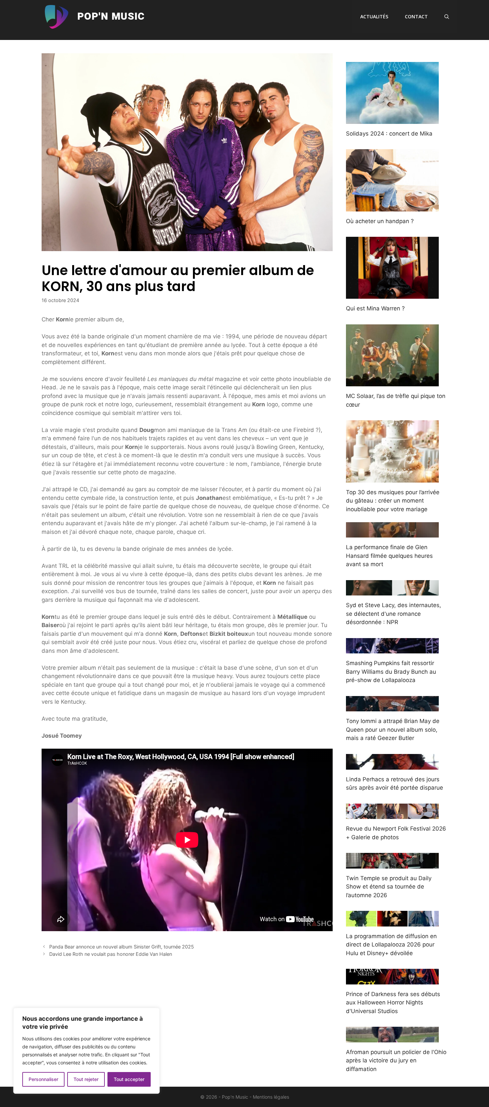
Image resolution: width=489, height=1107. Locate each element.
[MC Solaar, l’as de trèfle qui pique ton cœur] (392, 382)
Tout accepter (129, 1079)
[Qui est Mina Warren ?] (392, 294)
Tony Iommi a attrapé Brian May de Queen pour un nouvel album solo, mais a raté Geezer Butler (392, 729)
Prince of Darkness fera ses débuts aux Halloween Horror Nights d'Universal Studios (393, 1002)
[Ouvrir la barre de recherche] (446, 16)
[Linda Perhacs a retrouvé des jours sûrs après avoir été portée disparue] (392, 765)
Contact (416, 16)
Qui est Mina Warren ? (375, 308)
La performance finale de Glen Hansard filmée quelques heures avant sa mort (389, 555)
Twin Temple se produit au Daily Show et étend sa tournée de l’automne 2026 (388, 887)
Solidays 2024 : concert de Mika (389, 133)
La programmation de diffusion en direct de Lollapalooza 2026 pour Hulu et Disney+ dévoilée (391, 944)
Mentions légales (271, 1097)
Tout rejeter (86, 1079)
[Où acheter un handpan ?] (392, 206)
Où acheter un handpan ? (380, 221)
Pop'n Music (111, 16)
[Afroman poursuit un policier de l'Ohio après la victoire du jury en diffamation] (392, 1037)
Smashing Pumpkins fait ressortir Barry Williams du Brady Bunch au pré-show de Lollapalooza (391, 671)
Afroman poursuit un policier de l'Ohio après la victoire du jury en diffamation (396, 1060)
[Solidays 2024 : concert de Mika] (392, 119)
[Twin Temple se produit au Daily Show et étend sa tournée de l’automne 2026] (392, 864)
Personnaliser (43, 1079)
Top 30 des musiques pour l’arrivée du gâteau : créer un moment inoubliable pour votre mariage (392, 501)
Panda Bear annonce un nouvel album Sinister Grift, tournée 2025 (121, 946)
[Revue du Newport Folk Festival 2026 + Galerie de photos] (392, 814)
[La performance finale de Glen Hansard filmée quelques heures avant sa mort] (392, 533)
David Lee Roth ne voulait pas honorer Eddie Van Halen (110, 954)
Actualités (374, 16)
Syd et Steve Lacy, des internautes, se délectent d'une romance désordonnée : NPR (393, 613)
